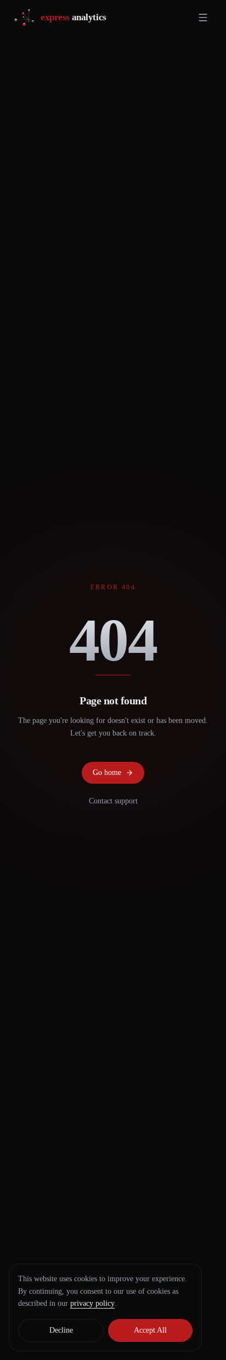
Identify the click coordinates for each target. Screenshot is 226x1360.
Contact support (113, 801)
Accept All (150, 1330)
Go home (107, 772)
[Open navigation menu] (203, 17)
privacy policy (92, 1303)
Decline (61, 1330)
